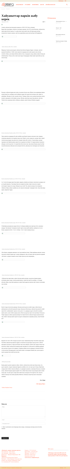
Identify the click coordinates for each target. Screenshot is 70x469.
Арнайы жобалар (50, 4)
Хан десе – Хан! (58, 27)
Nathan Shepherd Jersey (7, 387)
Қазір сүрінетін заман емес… (61, 34)
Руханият (27, 4)
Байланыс (61, 0)
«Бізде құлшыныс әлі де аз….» (61, 21)
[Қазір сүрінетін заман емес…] (51, 37)
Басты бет (3, 9)
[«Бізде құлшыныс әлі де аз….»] (51, 24)
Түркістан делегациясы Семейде (61, 41)
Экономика (35, 4)
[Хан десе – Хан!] (51, 30)
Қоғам (42, 4)
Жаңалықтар (19, 4)
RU (65, 0)
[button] (66, 4)
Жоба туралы (50, 448)
